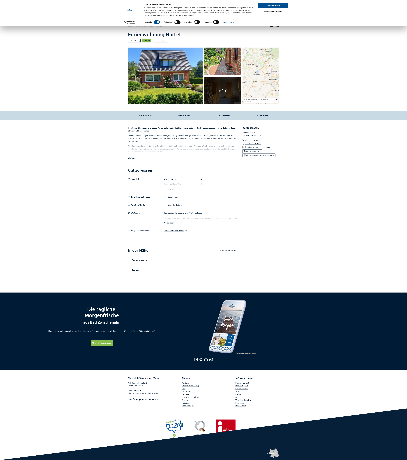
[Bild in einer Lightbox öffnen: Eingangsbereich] (222, 61)
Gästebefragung (189, 406)
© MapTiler (254, 99)
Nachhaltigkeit (241, 386)
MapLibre (247, 99)
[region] (261, 76)
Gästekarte (186, 391)
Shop (184, 388)
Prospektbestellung (190, 386)
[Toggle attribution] (276, 99)
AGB (237, 397)
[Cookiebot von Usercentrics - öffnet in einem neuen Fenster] (130, 22)
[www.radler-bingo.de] (174, 429)
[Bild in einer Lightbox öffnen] (232, 326)
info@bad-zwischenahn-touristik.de (143, 393)
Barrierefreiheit (242, 383)
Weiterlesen (133, 158)
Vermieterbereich (243, 400)
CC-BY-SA (254, 353)
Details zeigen (228, 22)
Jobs (237, 391)
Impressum (240, 403)
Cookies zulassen (273, 5)
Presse (238, 394)
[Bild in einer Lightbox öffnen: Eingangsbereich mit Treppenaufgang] (222, 90)
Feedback (186, 403)
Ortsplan (185, 394)
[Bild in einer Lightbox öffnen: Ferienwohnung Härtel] (165, 76)
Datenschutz (240, 406)
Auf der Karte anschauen (228, 250)
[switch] (177, 22)
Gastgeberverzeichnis (191, 397)
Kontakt (185, 383)
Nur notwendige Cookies (273, 11)
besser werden (241, 388)
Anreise (185, 400)
